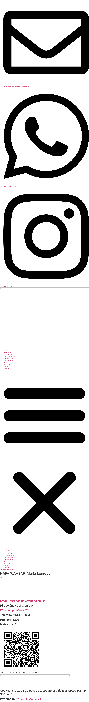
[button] (44, 459)
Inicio (5, 350)
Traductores (7, 364)
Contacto (6, 369)
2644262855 (16, 610)
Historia (9, 354)
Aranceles (6, 366)
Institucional (7, 352)
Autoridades (11, 358)
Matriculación (11, 360)
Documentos (11, 356)
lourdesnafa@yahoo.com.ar (22, 601)
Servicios (6, 362)
